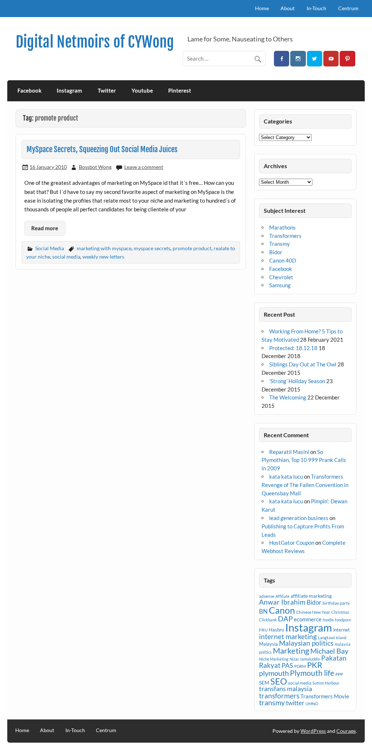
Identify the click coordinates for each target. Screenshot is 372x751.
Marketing (291, 650)
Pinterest (179, 90)
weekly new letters (103, 256)
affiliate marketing (311, 596)
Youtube (142, 90)
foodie (328, 619)
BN (263, 611)
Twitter (107, 90)
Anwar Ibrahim (282, 602)
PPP (339, 674)
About (287, 8)
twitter (295, 703)
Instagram (69, 90)
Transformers (285, 235)
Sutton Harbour (325, 683)
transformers (279, 695)
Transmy (279, 243)
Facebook (29, 90)
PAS (287, 665)
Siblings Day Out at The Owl (302, 364)
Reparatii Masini (289, 451)
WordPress (313, 731)
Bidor (275, 252)
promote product (192, 248)
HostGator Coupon (291, 542)
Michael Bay (329, 650)
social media (66, 256)
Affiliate (282, 596)
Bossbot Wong (95, 167)
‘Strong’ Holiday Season (297, 381)
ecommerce (308, 619)
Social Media (49, 248)
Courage (346, 731)
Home (262, 8)
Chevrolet (281, 277)
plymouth (274, 673)
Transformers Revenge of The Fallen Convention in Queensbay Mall (305, 484)
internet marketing (288, 636)
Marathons (282, 227)
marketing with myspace (104, 248)
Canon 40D (282, 260)
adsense (266, 596)
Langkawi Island (332, 637)
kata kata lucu (286, 476)
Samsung (280, 285)
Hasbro (276, 630)
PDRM (300, 666)
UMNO (312, 703)
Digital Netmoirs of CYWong (95, 42)
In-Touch (316, 8)
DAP (285, 618)
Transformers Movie (324, 696)
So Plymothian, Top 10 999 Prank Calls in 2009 (304, 460)
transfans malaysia (285, 689)
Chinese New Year (313, 612)
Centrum (348, 8)
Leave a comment (143, 167)
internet (341, 630)
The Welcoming (287, 397)
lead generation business (298, 518)
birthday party (336, 603)
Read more (44, 228)
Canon (282, 610)
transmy (272, 702)
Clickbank (268, 619)
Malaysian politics (306, 643)
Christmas (340, 612)
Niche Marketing (273, 659)
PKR (314, 665)
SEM (264, 682)
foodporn (343, 619)
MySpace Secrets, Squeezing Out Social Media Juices (102, 149)
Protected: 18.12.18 (293, 348)
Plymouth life (312, 673)
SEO (278, 681)
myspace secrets (152, 248)
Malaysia (268, 644)
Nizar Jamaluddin (305, 659)
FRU (263, 630)
